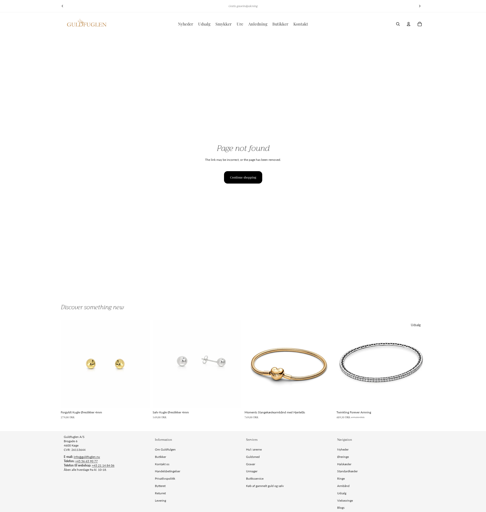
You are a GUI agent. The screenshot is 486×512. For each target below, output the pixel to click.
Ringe (341, 478)
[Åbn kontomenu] (408, 24)
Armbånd (343, 486)
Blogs (341, 507)
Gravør (250, 464)
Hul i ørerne (254, 449)
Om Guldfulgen (165, 449)
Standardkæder (347, 471)
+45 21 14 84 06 (103, 465)
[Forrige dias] (62, 6)
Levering (160, 500)
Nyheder (343, 449)
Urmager (251, 471)
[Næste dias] (419, 6)
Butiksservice (255, 478)
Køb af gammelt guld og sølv (265, 486)
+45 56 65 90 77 (86, 461)
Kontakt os (162, 464)
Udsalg (341, 493)
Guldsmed (253, 457)
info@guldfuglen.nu (87, 457)
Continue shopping (243, 177)
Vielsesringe (345, 500)
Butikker (160, 457)
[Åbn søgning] (397, 24)
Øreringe (343, 457)
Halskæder (344, 464)
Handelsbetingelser (167, 471)
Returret (160, 493)
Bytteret (160, 486)
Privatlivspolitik (165, 478)
